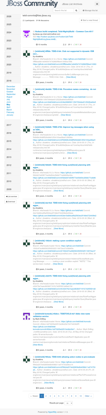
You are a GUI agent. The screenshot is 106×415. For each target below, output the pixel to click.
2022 (9, 48)
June (9, 102)
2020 (9, 64)
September (11, 94)
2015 (9, 141)
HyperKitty (52, 412)
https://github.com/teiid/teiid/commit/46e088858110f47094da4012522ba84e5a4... (64, 103)
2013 (9, 157)
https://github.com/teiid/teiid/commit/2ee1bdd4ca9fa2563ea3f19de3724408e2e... (64, 216)
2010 (9, 181)
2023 (9, 40)
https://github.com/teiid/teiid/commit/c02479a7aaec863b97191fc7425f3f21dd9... (64, 290)
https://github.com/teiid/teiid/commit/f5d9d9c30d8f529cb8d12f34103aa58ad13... (64, 141)
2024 (9, 32)
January (10, 114)
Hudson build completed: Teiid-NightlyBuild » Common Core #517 (64, 31)
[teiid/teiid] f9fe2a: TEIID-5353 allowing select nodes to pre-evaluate (65, 356)
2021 (9, 56)
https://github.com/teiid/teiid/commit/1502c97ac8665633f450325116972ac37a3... (64, 252)
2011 (9, 173)
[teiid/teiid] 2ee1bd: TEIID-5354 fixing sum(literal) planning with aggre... (62, 204)
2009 (9, 189)
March (9, 109)
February (10, 112)
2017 (9, 124)
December (11, 86)
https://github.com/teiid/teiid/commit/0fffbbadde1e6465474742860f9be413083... (64, 65)
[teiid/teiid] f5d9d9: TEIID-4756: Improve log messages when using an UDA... (63, 128)
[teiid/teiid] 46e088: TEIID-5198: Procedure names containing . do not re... (64, 90)
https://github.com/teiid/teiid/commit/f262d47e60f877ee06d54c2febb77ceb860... (64, 179)
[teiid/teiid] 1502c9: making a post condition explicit (58, 240)
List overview (12, 196)
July (8, 99)
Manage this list (91, 10)
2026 (9, 16)
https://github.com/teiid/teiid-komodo (76, 321)
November (11, 89)
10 (81, 396)
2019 (9, 72)
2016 (9, 132)
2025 (9, 24)
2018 (9, 80)
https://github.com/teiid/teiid (74, 59)
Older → (88, 396)
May (8, 104)
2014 (9, 149)
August (9, 96)
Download (11, 201)
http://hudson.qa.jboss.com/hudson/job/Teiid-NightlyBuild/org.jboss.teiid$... (53, 37)
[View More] (71, 77)
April (8, 107)
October (10, 91)
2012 (9, 165)
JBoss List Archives (72, 4)
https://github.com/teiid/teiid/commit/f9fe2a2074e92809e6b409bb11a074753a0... (64, 368)
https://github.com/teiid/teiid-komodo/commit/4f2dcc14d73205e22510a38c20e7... (54, 327)
